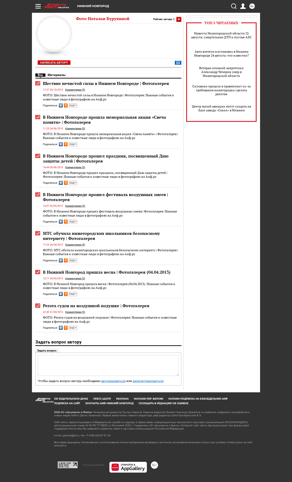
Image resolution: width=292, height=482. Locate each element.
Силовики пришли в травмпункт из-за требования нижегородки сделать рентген (221, 90)
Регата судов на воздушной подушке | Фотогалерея (96, 305)
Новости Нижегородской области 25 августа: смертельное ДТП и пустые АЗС (221, 35)
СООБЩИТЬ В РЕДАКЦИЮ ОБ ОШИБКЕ (163, 403)
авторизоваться (113, 381)
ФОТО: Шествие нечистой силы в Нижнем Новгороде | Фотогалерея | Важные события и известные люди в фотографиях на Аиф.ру (108, 97)
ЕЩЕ (73, 105)
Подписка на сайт (67, 403)
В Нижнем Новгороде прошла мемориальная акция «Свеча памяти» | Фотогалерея (104, 119)
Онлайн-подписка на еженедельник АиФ (198, 398)
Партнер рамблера (93, 465)
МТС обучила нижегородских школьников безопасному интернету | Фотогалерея (101, 236)
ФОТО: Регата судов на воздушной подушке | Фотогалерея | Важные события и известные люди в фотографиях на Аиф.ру (110, 319)
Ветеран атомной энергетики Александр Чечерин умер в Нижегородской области (221, 72)
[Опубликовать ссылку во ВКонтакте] (61, 105)
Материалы (57, 75)
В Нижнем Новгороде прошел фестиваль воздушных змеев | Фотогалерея (105, 197)
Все (40, 75)
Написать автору (54, 62)
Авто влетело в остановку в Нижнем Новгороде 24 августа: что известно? (221, 53)
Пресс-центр (102, 398)
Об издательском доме (71, 398)
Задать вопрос (46, 350)
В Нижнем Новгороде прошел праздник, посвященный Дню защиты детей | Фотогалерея (106, 158)
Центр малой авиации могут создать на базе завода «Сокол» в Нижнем (221, 108)
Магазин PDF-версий (148, 398)
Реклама (122, 398)
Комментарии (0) (75, 89)
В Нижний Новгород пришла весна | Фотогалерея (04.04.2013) (106, 272)
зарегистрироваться (148, 381)
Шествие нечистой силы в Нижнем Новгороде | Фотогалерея (106, 83)
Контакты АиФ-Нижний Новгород (109, 403)
